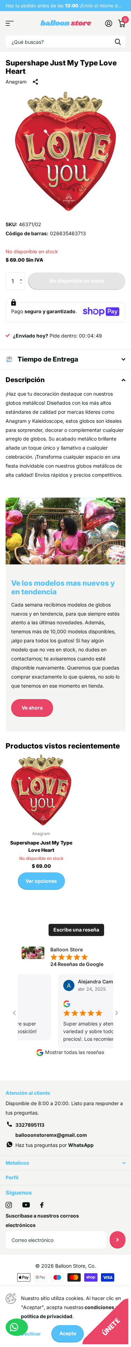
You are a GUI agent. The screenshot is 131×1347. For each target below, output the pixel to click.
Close (65, 1163)
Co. (92, 1266)
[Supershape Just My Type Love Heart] (41, 789)
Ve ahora (32, 708)
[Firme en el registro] (108, 23)
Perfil (12, 1177)
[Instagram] (9, 1205)
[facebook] (42, 1205)
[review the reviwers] (59, 1003)
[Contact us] (17, 1327)
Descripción (25, 380)
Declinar (31, 1334)
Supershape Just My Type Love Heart (41, 846)
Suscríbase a (117, 1240)
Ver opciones (41, 881)
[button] (22, 275)
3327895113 (29, 1125)
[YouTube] (26, 1204)
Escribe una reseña (76, 930)
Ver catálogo (10, 23)
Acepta (67, 1333)
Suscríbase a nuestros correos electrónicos (42, 1220)
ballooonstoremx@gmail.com (51, 1135)
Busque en (117, 41)
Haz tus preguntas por (54, 1145)
